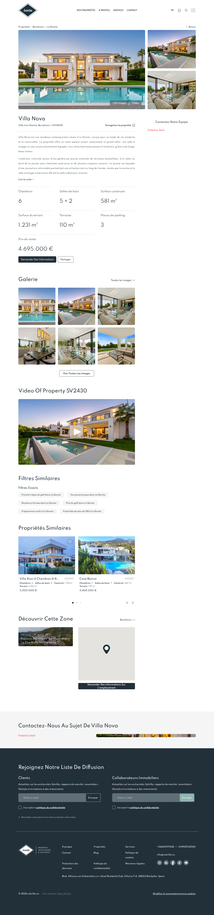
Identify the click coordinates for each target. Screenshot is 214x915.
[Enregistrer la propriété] (70, 541)
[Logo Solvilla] (34, 850)
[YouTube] (186, 862)
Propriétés (24, 27)
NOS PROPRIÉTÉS (86, 10)
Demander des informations (37, 259)
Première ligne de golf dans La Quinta (41, 495)
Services (130, 847)
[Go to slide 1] (73, 603)
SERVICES (118, 10)
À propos (67, 847)
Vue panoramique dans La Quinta (87, 495)
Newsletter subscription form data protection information (47, 817)
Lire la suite (25, 179)
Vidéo (135, 103)
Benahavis (38, 27)
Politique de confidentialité (102, 866)
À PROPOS (104, 10)
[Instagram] (159, 862)
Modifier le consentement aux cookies (174, 894)
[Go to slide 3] (80, 603)
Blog (96, 853)
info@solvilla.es (166, 855)
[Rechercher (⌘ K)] (186, 10)
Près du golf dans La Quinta (80, 503)
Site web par (56, 894)
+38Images (119, 103)
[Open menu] (193, 10)
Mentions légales (135, 863)
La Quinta (52, 27)
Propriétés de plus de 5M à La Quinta (82, 511)
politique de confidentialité (50, 807)
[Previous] (127, 603)
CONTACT (132, 10)
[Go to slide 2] (77, 603)
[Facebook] (172, 862)
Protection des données (70, 866)
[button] (57, 125)
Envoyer (93, 798)
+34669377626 (165, 847)
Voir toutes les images (76, 373)
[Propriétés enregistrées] (179, 10)
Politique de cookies (131, 855)
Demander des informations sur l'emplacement (106, 686)
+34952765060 (187, 847)
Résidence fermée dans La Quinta (39, 503)
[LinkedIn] (166, 862)
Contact (66, 853)
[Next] (133, 603)
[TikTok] (179, 862)
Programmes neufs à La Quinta (38, 511)
